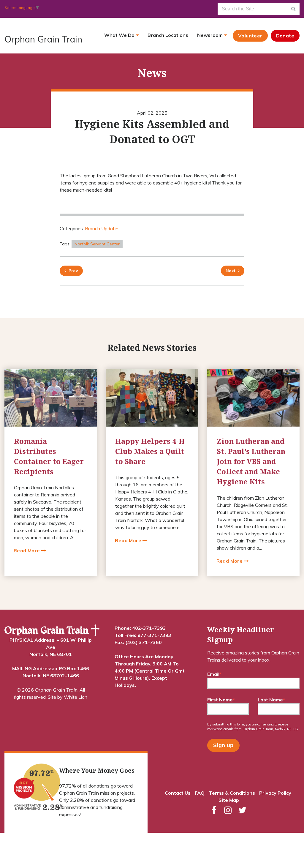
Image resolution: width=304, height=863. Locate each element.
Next (230, 270)
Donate (285, 36)
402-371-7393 (149, 628)
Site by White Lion (67, 697)
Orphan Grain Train (43, 39)
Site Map (228, 800)
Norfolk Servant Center (97, 244)
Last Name (271, 700)
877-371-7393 (154, 635)
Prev (72, 270)
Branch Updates (102, 228)
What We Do (119, 35)
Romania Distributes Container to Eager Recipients (49, 456)
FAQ (200, 793)
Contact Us (178, 793)
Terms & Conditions (232, 793)
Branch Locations (168, 35)
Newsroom (210, 35)
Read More (27, 550)
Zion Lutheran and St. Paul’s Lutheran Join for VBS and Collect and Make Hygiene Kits (251, 461)
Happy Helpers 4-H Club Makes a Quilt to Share (150, 451)
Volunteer (250, 36)
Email (214, 674)
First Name (221, 700)
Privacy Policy (275, 793)
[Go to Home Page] (51, 630)
